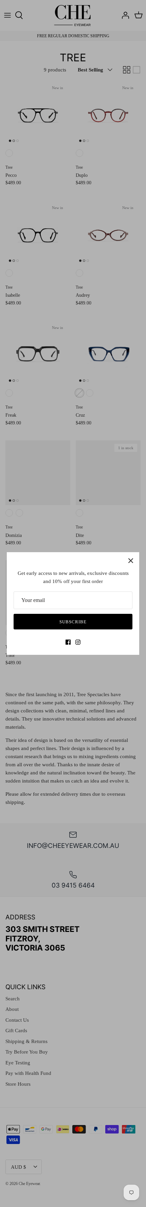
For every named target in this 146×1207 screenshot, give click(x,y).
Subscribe (73, 621)
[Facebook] (68, 642)
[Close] (130, 560)
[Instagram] (77, 642)
